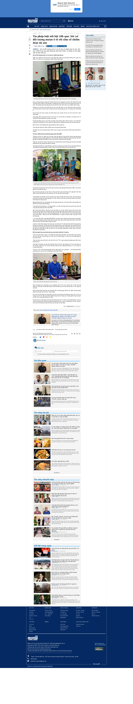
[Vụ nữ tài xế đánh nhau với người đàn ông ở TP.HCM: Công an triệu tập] (42, 402)
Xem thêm (56, 472)
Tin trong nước (32, 610)
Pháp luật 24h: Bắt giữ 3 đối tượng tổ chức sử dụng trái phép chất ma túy (64, 494)
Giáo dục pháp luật (92, 26)
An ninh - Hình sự (48, 610)
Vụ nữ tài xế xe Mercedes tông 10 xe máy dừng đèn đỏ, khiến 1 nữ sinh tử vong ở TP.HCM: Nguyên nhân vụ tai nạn (64, 316)
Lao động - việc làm (33, 615)
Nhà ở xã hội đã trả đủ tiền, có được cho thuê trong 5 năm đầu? (95, 57)
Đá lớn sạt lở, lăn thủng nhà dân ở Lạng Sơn (64, 584)
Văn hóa (76, 26)
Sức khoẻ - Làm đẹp (80, 610)
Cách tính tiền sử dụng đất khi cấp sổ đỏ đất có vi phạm (65, 549)
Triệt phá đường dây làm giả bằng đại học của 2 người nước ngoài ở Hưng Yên (65, 505)
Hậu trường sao (32, 627)
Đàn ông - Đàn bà (79, 617)
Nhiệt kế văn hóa (32, 629)
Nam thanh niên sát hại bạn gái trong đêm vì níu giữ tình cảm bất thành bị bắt (65, 386)
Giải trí (30, 626)
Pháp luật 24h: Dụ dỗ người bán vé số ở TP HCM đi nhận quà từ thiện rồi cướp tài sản (94, 62)
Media (83, 26)
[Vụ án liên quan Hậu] (42, 379)
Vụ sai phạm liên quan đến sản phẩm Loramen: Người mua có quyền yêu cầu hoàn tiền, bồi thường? (65, 529)
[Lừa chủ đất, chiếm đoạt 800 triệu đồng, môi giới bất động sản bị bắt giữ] (95, 74)
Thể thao (31, 631)
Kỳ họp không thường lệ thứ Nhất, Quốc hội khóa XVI (86, 29)
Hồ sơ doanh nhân (64, 615)
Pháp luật (44, 26)
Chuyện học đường (80, 624)
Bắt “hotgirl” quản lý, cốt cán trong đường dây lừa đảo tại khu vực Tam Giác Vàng (65, 517)
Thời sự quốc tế (95, 610)
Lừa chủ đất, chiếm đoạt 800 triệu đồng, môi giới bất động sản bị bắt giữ (95, 86)
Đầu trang (96, 664)
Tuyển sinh (78, 626)
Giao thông (31, 613)
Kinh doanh (53, 26)
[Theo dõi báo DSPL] (56, 46)
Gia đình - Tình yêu (80, 612)
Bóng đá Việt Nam (64, 627)
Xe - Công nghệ (63, 613)
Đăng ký (77, 9)
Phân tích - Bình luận (96, 612)
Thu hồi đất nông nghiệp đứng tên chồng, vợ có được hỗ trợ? (94, 46)
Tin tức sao (31, 624)
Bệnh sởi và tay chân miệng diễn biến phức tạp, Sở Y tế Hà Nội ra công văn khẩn (66, 416)
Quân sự (93, 613)
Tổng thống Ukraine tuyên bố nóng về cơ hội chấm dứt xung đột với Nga (66, 595)
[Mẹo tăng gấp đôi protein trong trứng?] (42, 442)
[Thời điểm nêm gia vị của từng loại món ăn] (42, 454)
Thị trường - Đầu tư (64, 610)
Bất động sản (63, 617)
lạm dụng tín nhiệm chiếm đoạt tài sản (45, 329)
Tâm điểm (31, 612)
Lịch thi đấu (62, 624)
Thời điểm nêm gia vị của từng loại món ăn (64, 450)
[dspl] (28, 26)
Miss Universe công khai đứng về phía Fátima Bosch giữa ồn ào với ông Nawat (64, 573)
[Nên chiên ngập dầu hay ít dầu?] (42, 465)
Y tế (30, 617)
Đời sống (62, 26)
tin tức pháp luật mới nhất (61, 329)
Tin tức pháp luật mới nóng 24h (48, 310)
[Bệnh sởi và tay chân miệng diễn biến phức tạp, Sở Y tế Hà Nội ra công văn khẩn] (42, 420)
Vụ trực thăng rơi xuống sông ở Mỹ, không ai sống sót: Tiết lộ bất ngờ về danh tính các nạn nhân (66, 427)
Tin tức (36, 26)
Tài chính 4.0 (63, 612)
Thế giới (69, 26)
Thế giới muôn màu (95, 615)
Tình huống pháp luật (49, 612)
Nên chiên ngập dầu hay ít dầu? (60, 461)
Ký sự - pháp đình (48, 613)
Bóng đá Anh (63, 629)
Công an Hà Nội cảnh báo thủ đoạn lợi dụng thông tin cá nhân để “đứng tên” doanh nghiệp (66, 482)
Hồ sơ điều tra (48, 615)
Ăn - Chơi (78, 613)
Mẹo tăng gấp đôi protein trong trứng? (62, 438)
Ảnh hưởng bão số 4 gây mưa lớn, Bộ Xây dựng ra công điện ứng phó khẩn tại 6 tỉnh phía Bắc (65, 560)
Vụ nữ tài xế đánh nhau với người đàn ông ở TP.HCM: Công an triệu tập (64, 398)
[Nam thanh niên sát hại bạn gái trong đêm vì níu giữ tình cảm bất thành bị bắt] (42, 390)
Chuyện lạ (78, 615)
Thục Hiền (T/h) (39, 46)
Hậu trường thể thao (64, 626)
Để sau (71, 9)
